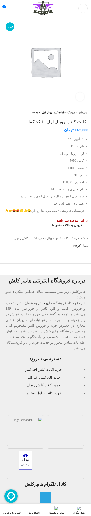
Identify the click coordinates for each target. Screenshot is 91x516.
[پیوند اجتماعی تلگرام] (69, 246)
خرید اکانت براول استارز (43, 393)
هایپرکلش (83, 112)
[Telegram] (45, 497)
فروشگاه (70, 112)
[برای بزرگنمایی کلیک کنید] (80, 96)
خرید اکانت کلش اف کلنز (43, 369)
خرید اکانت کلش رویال (43, 385)
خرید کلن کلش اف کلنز (44, 377)
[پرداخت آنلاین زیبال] (25, 459)
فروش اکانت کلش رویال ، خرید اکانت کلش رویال (46, 238)
